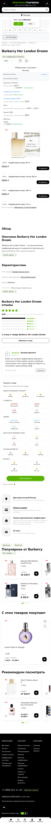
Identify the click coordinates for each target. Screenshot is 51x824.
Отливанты (22, 748)
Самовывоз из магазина (11, 92)
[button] (23, 603)
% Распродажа (23, 751)
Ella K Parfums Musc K (29, 681)
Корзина (36, 745)
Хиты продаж (23, 777)
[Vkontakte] (4, 807)
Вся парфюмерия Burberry (13, 57)
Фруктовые (16, 288)
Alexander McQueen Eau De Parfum (29, 704)
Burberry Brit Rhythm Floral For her (29, 562)
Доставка (5, 745)
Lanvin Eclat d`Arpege (15, 647)
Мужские (6, 545)
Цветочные (26, 288)
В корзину (43, 168)
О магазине (6, 751)
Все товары (8, 553)
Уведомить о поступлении (25, 207)
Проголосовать (25, 478)
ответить (40, 370)
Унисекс (21, 769)
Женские (18, 545)
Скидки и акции (8, 754)
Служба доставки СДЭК (11, 98)
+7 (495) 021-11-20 (12, 789)
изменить (44, 74)
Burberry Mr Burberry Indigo (29, 584)
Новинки (21, 754)
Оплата (4, 748)
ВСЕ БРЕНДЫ (11, 37)
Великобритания (28, 277)
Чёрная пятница (24, 745)
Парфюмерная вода (20, 272)
